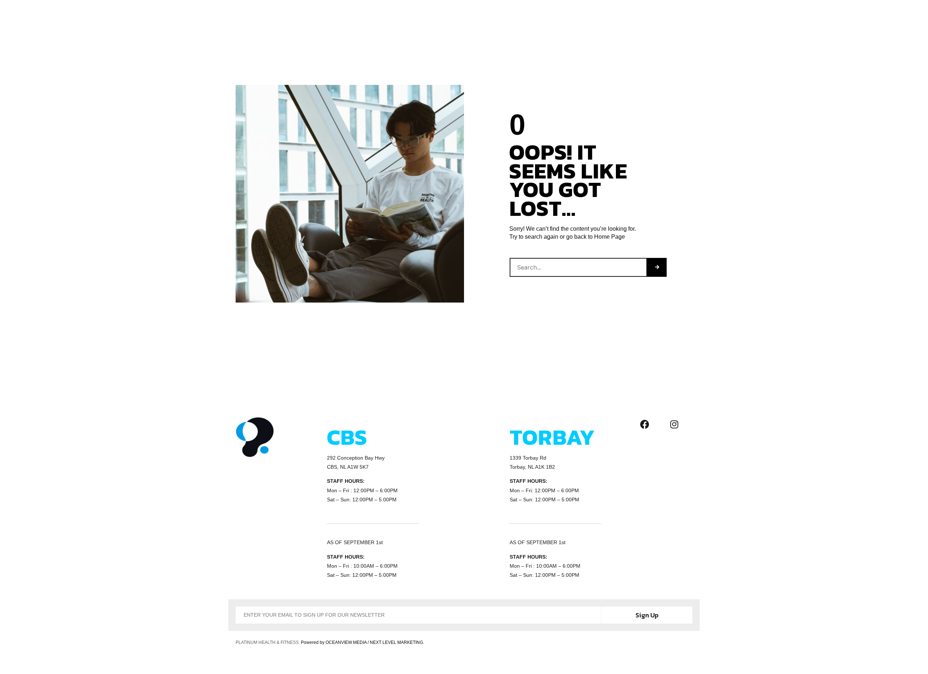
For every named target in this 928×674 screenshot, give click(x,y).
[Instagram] (674, 424)
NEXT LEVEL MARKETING (396, 642)
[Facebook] (645, 424)
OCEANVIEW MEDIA (346, 642)
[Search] (657, 267)
